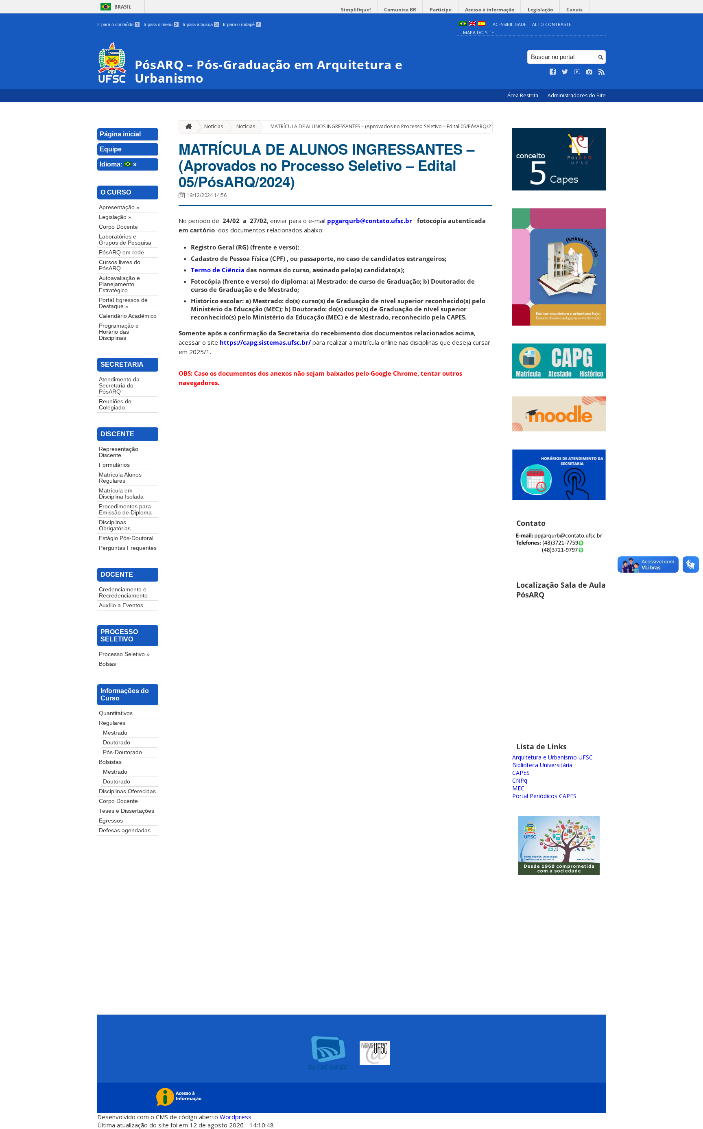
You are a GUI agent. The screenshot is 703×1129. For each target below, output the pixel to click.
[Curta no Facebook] (553, 72)
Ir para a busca (200, 24)
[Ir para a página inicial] (186, 126)
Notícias (213, 126)
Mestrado (115, 733)
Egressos (111, 821)
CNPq (519, 780)
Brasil (122, 6)
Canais (574, 9)
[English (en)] (472, 24)
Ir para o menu (160, 24)
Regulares (112, 723)
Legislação (540, 9)
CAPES (521, 773)
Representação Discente (118, 452)
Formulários (114, 465)
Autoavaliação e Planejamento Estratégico (119, 284)
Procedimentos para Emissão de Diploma (125, 509)
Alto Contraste (551, 24)
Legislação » (115, 217)
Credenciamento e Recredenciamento (123, 592)
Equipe (111, 149)
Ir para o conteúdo (117, 24)
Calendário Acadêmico (128, 316)
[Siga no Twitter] (565, 72)
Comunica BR (400, 9)
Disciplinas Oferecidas (127, 791)
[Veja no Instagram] (589, 72)
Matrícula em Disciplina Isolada (121, 494)
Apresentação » (119, 207)
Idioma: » (118, 164)
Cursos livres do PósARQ (119, 265)
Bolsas (107, 664)
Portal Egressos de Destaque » (123, 303)
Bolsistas (110, 762)
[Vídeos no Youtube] (577, 72)
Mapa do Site (478, 32)
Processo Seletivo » (124, 654)
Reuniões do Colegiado (115, 404)
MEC (518, 788)
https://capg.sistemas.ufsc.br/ (265, 342)
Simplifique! (356, 9)
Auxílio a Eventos (121, 605)
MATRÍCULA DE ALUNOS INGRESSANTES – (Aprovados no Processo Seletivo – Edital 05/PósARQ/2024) (386, 126)
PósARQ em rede (121, 252)
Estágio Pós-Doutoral (126, 538)
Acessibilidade (509, 24)
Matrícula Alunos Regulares (120, 478)
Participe (441, 9)
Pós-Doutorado (122, 752)
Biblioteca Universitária (542, 765)
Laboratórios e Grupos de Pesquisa (125, 240)
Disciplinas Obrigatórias (115, 525)
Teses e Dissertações (126, 811)
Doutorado (116, 743)
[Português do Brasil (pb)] (463, 24)
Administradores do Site (577, 95)
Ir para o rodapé (241, 24)
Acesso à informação (489, 9)
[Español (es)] (481, 24)
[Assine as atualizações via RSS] (601, 72)
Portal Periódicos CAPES (544, 796)
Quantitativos (116, 713)
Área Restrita (523, 95)
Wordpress (235, 1117)
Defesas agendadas (125, 830)
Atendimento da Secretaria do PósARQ (119, 385)
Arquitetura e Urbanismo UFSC (552, 757)
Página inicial (120, 134)
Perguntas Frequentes (128, 548)
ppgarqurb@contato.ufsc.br (369, 221)
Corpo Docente (118, 227)
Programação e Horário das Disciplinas (119, 332)
